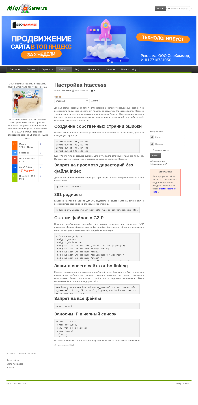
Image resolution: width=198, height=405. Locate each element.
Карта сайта (12, 360)
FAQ (77, 69)
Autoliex (10, 367)
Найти (160, 8)
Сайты (63, 69)
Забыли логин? (157, 161)
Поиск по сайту (128, 69)
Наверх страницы (184, 384)
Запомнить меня (161, 150)
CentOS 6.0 (25, 167)
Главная (31, 69)
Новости (92, 69)
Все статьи (15, 69)
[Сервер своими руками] (26, 8)
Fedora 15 (24, 152)
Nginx (30, 147)
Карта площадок (14, 364)
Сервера (46, 69)
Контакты (110, 69)
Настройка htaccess (80, 85)
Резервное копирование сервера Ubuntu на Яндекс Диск (27, 134)
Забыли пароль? (158, 164)
